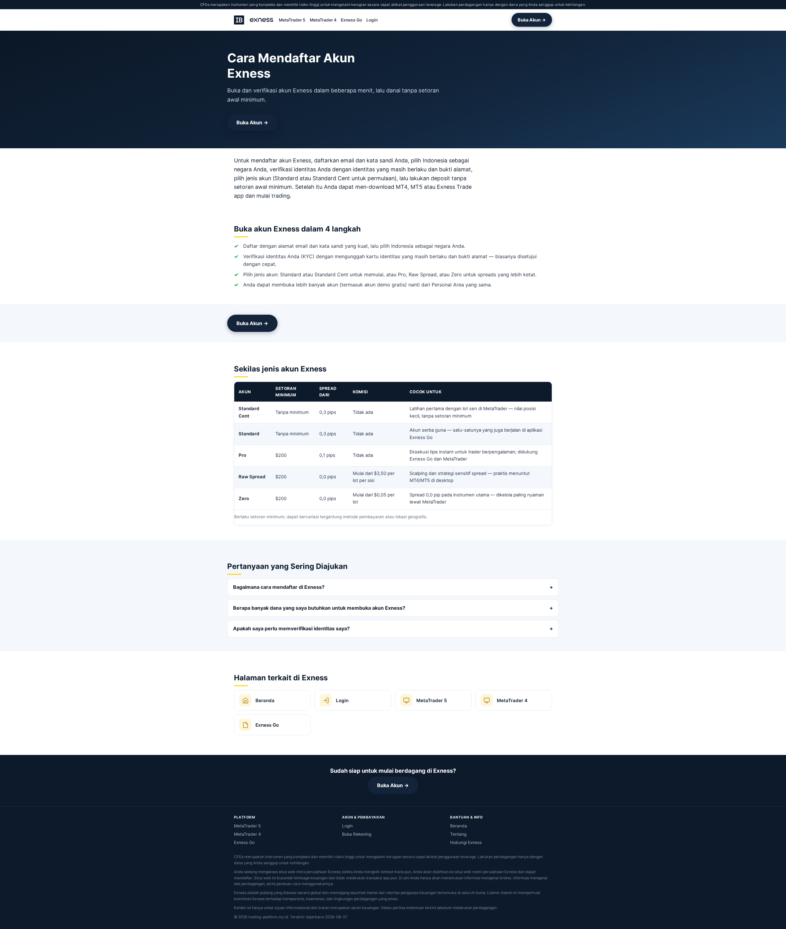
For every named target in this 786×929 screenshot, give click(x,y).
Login (372, 19)
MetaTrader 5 (292, 19)
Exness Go (351, 19)
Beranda (458, 825)
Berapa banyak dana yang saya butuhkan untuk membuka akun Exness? (319, 608)
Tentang (458, 834)
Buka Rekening (356, 834)
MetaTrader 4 (323, 19)
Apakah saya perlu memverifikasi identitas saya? (291, 628)
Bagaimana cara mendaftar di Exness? (279, 587)
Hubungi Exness (466, 842)
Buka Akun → (532, 19)
